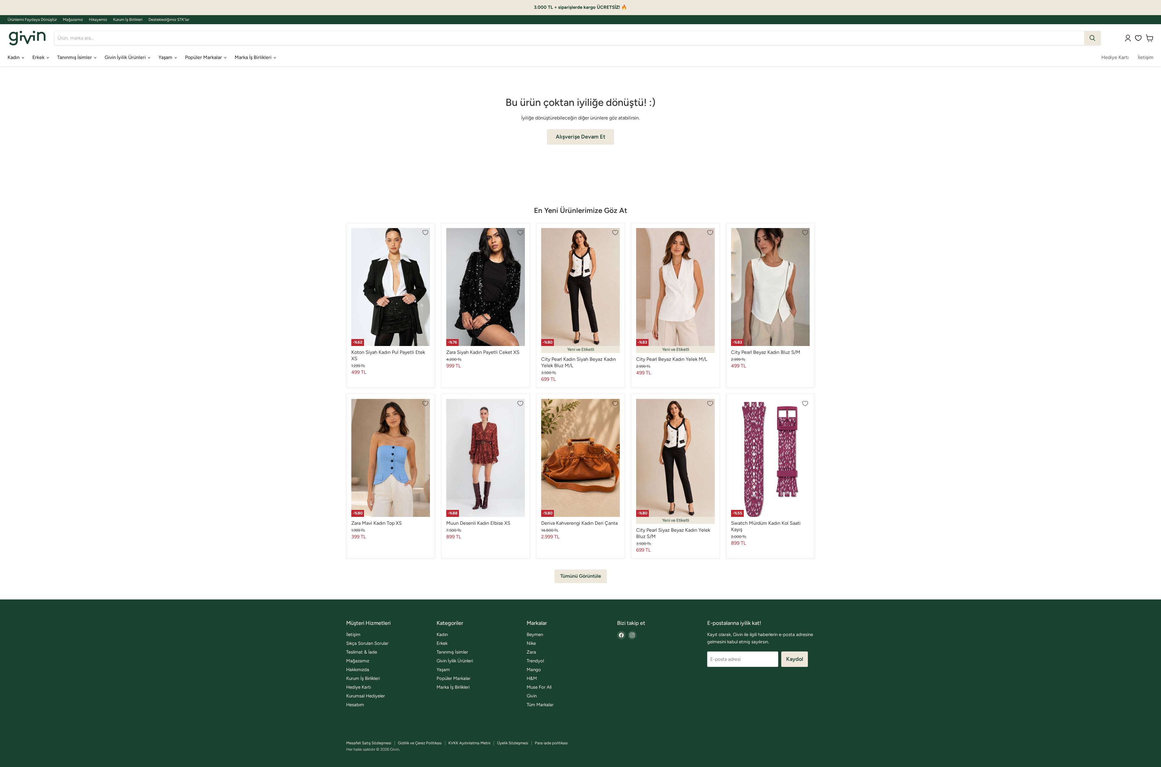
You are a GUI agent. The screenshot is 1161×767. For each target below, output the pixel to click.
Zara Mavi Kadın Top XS (376, 523)
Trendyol (535, 661)
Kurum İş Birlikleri (127, 20)
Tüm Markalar (540, 704)
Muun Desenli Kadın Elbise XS (478, 523)
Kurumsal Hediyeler (365, 696)
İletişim (1145, 57)
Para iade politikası (551, 743)
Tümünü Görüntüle (580, 576)
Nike (531, 643)
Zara (531, 652)
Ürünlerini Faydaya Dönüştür (32, 20)
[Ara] (1092, 38)
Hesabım (355, 704)
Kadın (14, 57)
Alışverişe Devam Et (580, 136)
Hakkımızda (357, 669)
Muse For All (539, 687)
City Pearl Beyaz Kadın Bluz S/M (765, 352)
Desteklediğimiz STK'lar (168, 20)
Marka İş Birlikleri (254, 57)
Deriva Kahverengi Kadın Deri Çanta (579, 523)
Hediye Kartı (1115, 57)
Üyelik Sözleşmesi (512, 743)
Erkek (39, 57)
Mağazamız (73, 20)
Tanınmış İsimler (75, 57)
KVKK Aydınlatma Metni (469, 743)
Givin (532, 696)
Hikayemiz (98, 20)
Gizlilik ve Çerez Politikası (420, 743)
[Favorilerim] (1138, 38)
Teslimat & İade (361, 652)
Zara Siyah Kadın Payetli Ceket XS (482, 352)
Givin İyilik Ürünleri (126, 57)
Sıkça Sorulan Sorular (367, 643)
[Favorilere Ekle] (425, 232)
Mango (534, 669)
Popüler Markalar (204, 57)
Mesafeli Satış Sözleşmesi (368, 743)
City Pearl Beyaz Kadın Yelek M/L (671, 359)
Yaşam (166, 57)
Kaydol (794, 659)
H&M (532, 678)
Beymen (535, 634)
